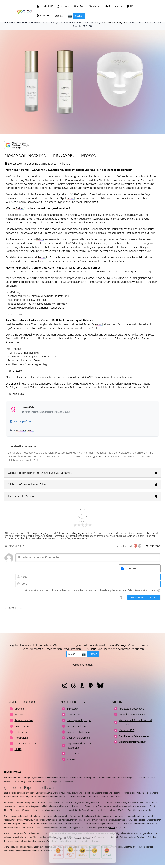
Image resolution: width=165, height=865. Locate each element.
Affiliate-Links (22, 732)
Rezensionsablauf (24, 720)
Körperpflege (88, 793)
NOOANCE (21, 430)
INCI (132, 6)
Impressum (73, 709)
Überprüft (131, 568)
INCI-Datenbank (102, 802)
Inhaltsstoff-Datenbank (131, 709)
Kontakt (71, 759)
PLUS (50, 6)
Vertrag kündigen (82, 664)
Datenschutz (73, 714)
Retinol (100, 169)
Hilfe (42, 15)
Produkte (113, 6)
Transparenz (21, 738)
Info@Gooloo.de (97, 456)
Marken (97, 6)
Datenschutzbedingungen (70, 533)
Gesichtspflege (101, 793)
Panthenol (12, 250)
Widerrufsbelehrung (77, 726)
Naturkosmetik (30, 851)
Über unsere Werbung (79, 738)
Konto (63, 6)
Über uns (19, 709)
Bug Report (36, 536)
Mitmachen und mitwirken (28, 743)
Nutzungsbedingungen (39, 533)
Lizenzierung (73, 753)
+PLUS (112, 828)
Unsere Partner (23, 726)
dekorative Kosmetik (138, 793)
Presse (30, 430)
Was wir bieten (22, 714)
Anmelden (154, 545)
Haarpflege (118, 793)
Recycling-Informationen (132, 714)
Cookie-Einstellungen (78, 732)
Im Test (81, 6)
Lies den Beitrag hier (115, 22)
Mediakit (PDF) (126, 730)
